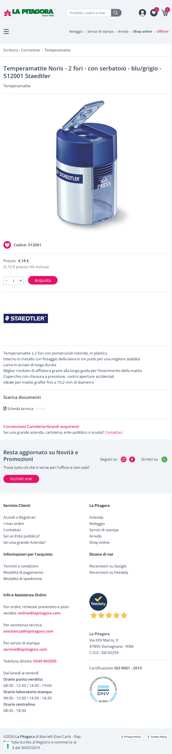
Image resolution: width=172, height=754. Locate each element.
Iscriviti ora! (21, 478)
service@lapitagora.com (25, 649)
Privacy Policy (132, 736)
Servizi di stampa (100, 31)
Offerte (163, 31)
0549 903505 (45, 661)
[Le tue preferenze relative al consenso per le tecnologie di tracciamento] (8, 746)
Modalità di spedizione (22, 578)
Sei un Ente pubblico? (21, 536)
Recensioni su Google (108, 566)
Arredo (123, 31)
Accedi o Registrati (19, 517)
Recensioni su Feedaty (108, 572)
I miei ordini (13, 523)
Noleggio (76, 31)
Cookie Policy (158, 736)
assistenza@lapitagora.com (28, 631)
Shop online (142, 31)
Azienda (96, 517)
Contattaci (114, 432)
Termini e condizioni (20, 566)
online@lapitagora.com (39, 613)
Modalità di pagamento (23, 572)
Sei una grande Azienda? (24, 542)
